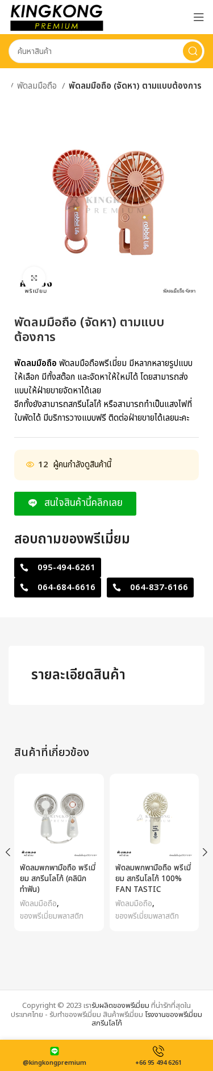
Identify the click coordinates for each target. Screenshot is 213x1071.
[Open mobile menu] (198, 17)
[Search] (192, 51)
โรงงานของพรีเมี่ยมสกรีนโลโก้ (147, 1019)
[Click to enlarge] (34, 278)
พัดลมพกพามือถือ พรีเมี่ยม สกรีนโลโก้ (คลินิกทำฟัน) (57, 878)
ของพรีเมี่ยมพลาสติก (51, 916)
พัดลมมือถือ (38, 86)
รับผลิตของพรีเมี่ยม (120, 1005)
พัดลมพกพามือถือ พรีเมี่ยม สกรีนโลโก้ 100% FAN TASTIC (153, 878)
